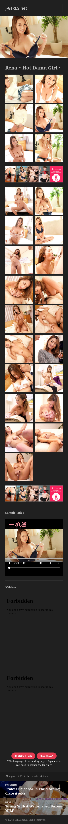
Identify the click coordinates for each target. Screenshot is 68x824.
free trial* (46, 755)
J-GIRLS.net (16, 8)
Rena (45, 776)
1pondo (34, 776)
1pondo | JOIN (23, 755)
